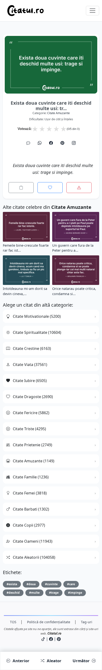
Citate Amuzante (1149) (33, 461)
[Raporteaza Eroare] (79, 187)
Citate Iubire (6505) (30, 380)
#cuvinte (51, 584)
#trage (54, 593)
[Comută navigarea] (92, 10)
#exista (12, 584)
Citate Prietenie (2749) (32, 444)
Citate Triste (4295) (29, 428)
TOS (13, 622)
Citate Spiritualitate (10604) (37, 332)
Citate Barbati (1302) (31, 509)
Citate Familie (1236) (31, 477)
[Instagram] (74, 143)
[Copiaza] (21, 187)
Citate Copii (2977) (29, 525)
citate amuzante (58, 113)
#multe (34, 593)
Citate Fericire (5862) (31, 412)
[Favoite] (50, 187)
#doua (31, 584)
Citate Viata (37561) (30, 364)
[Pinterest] (62, 143)
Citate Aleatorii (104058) (34, 557)
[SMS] (28, 143)
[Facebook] (51, 143)
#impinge (75, 593)
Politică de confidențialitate (48, 622)
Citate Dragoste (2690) (33, 396)
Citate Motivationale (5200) (37, 316)
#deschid (13, 593)
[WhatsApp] (39, 143)
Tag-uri (86, 622)
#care (71, 584)
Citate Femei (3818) (30, 493)
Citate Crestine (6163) (32, 348)
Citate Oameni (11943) (32, 541)
